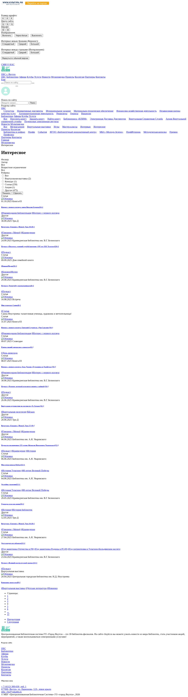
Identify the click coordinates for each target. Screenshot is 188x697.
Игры (56, 126)
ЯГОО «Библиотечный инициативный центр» (73, 132)
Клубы (30, 77)
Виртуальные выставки (39, 126)
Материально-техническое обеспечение (93, 111)
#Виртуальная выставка (13, 588)
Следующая (13, 622)
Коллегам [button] (15, 129)
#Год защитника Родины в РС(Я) (50, 549)
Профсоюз (9, 134)
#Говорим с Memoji (10, 232)
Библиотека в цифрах (14, 132)
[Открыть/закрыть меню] (17, 86)
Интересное (99, 126)
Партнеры (90, 77)
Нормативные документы (30, 111)
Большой (35, 44)
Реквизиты (61, 113)
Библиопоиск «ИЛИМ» (75, 119)
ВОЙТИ (8, 85)
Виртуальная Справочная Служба (146, 119)
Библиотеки (12, 77)
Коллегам (79, 77)
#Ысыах (31, 412)
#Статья (5, 311)
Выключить (37, 35)
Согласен (6, 13)
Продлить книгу (18, 119)
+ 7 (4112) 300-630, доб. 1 (13, 686)
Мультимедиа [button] (17, 124)
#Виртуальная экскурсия (13, 412)
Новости (46, 77)
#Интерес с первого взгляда (45, 213)
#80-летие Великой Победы (35, 470)
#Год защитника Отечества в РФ (17, 549)
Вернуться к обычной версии (15, 58)
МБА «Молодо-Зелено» (111, 132)
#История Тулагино (11, 470)
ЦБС (3, 77)
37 (8, 614)
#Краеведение (28, 232)
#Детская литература (36, 588)
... (8, 611)
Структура (9, 111)
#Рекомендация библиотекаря (16, 213)
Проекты (69, 77)
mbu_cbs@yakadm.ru (11, 692)
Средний (22, 44)
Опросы (74, 113)
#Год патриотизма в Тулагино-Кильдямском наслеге (94, 549)
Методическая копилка (155, 132)
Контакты (100, 77)
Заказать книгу (37, 119)
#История (31, 451)
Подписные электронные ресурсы (41, 121)
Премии (173, 132)
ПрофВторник (133, 132)
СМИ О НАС (8, 64)
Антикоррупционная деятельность (36, 113)
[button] (3, 79)
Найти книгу (54, 119)
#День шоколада (9, 353)
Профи (31, 132)
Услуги (37, 77)
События (42, 132)
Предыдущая (13, 619)
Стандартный (8, 44)
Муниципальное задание (58, 111)
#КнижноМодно (9, 272)
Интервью (85, 126)
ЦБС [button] (3, 108)
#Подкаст (6, 252)
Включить (6, 35)
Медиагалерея (17, 126)
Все (5, 119)
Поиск (32, 103)
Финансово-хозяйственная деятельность (136, 111)
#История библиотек (21, 510)
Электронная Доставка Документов (108, 119)
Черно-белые (21, 35)
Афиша (22, 77)
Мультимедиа (58, 77)
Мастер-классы (69, 126)
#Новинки (52, 588)
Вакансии (86, 113)
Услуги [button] (32, 116)
